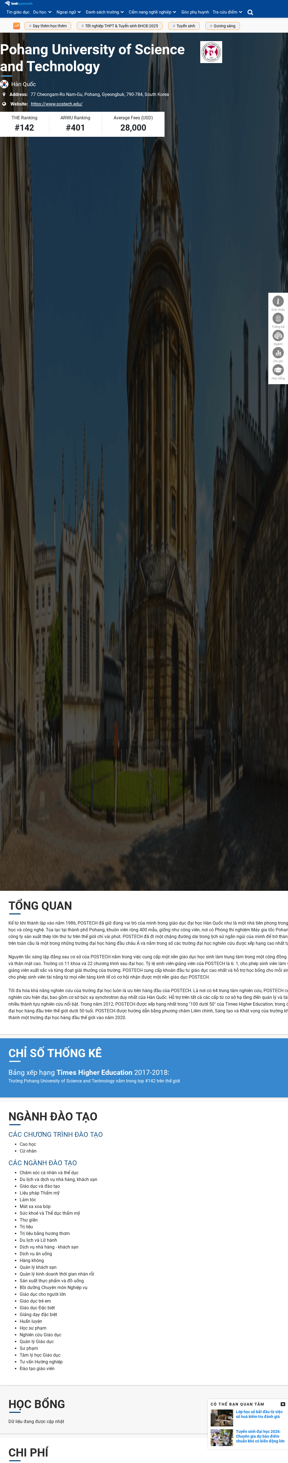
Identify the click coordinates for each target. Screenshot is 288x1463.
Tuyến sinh (186, 26)
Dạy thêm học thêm (50, 26)
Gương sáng (224, 26)
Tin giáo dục (18, 12)
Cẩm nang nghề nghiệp (150, 12)
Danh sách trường (102, 12)
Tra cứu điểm (225, 12)
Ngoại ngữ (66, 12)
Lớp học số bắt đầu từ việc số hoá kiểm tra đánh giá (259, 1414)
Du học (39, 12)
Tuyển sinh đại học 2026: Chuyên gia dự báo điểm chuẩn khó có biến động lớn (260, 1436)
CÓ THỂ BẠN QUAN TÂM (237, 1404)
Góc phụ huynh (195, 12)
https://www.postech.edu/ (57, 104)
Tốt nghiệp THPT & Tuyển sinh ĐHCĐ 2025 (121, 26)
